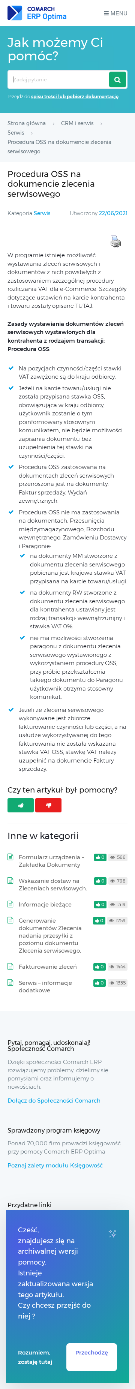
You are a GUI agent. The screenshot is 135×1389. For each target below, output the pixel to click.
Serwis (42, 213)
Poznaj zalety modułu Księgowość (55, 1165)
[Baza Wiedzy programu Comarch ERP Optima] (37, 13)
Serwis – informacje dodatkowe (45, 986)
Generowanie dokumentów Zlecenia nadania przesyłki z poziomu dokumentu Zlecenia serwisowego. (50, 935)
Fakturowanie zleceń (48, 966)
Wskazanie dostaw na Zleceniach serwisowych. (53, 884)
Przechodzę (91, 1352)
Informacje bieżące (45, 904)
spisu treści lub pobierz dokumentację (74, 96)
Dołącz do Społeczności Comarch (54, 1100)
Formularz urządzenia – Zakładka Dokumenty (51, 861)
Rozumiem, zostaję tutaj (35, 1357)
